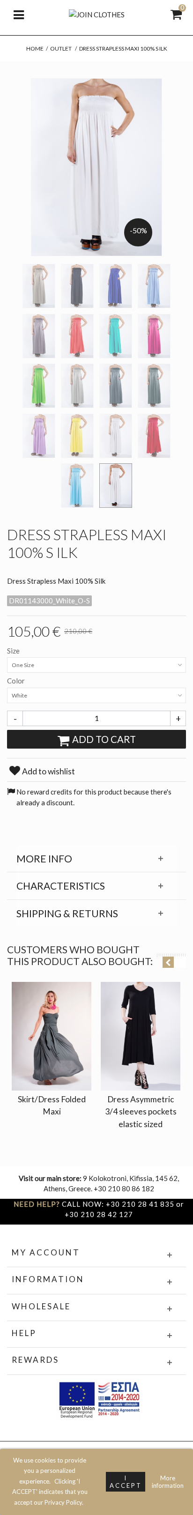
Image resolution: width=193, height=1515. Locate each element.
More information (168, 1481)
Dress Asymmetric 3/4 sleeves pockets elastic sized (141, 1111)
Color (16, 680)
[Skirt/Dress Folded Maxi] (51, 1036)
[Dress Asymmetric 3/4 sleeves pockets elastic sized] (140, 1036)
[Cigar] (38, 336)
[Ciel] (154, 286)
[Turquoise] (77, 485)
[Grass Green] (38, 386)
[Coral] (77, 336)
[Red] (154, 436)
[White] (115, 485)
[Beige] (38, 286)
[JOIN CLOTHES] (97, 13)
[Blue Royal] (115, 286)
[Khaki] (154, 386)
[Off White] (115, 436)
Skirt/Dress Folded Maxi (52, 1105)
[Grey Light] (77, 386)
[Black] (77, 286)
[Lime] (77, 436)
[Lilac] (38, 436)
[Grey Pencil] (115, 386)
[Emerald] (115, 336)
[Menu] (19, 14)
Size (14, 650)
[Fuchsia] (154, 336)
